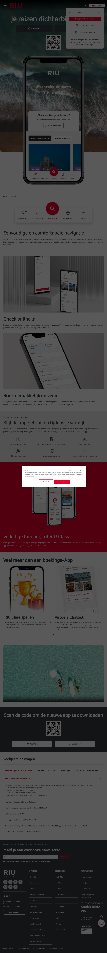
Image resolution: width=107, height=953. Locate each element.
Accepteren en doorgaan (62, 482)
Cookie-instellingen (46, 482)
